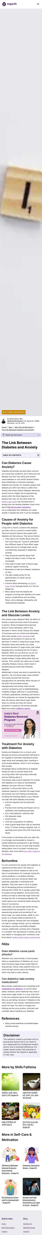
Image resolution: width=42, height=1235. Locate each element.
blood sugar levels (9, 502)
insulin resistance (24, 636)
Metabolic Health (29, 1228)
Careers (4, 1231)
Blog (10, 427)
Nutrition (26, 1231)
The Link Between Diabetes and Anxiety (18, 430)
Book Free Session (8, 1228)
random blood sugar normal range (26, 937)
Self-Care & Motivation (24, 427)
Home (4, 427)
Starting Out (27, 1224)
